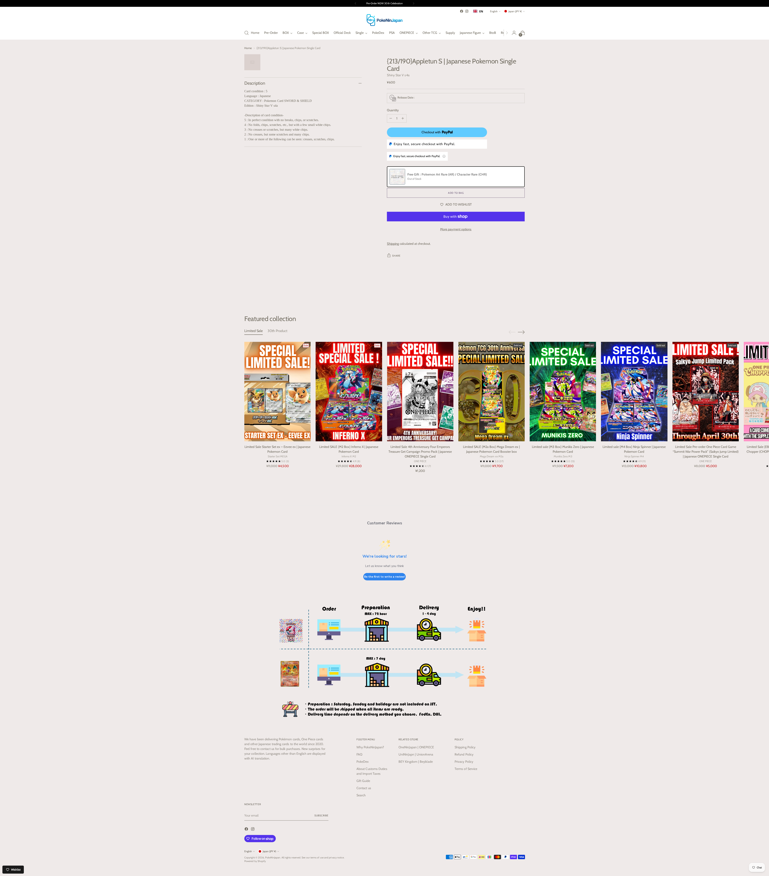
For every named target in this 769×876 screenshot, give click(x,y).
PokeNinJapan (272, 857)
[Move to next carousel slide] (521, 293)
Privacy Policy (464, 762)
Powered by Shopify (255, 861)
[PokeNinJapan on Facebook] (461, 11)
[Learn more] (444, 156)
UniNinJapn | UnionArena (416, 754)
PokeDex (362, 762)
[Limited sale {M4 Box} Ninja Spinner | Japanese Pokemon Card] (634, 391)
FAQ (359, 754)
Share (396, 255)
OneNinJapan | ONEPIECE (416, 747)
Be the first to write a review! (384, 577)
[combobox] (478, 11)
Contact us (363, 788)
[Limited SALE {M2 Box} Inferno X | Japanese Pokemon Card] (349, 391)
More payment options (456, 229)
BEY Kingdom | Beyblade (416, 762)
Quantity (393, 110)
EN (481, 11)
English (494, 11)
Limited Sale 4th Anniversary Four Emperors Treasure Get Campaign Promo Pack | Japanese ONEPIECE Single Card (420, 451)
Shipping (393, 244)
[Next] (413, 3)
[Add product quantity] (402, 118)
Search (361, 795)
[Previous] (355, 3)
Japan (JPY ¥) (515, 11)
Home (248, 48)
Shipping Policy (465, 747)
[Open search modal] (247, 33)
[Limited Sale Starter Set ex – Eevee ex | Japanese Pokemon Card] (277, 391)
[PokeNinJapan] (384, 20)
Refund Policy (464, 754)
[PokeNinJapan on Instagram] (467, 11)
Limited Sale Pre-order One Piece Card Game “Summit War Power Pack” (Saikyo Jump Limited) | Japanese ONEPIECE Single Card (706, 451)
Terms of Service (466, 769)
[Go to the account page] (514, 33)
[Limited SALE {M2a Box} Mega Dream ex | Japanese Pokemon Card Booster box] (491, 391)
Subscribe (321, 815)
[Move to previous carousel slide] (512, 293)
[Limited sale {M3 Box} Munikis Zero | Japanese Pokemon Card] (563, 391)
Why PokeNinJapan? (370, 747)
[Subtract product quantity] (390, 118)
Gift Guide (363, 781)
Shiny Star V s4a (398, 75)
